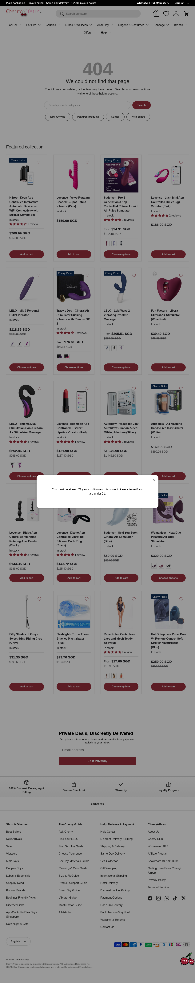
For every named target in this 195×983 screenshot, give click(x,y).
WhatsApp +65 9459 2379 (153, 3)
